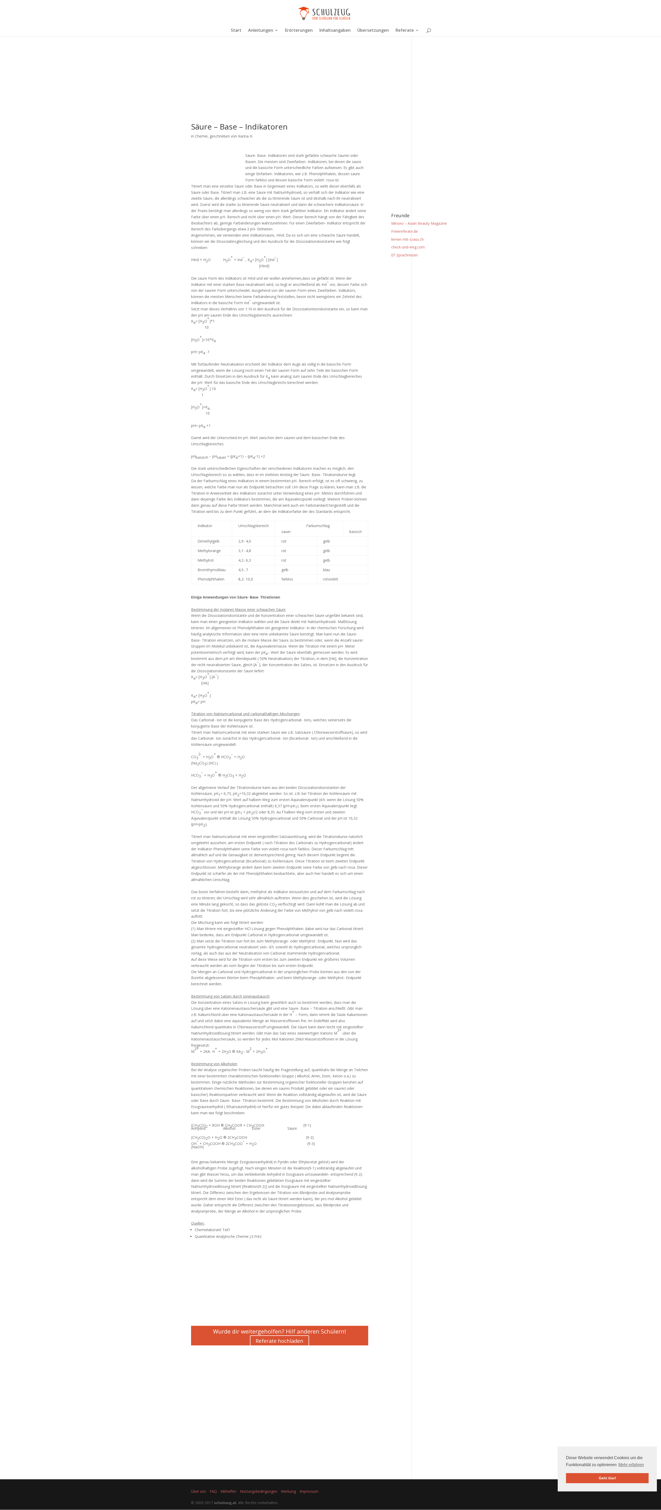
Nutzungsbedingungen (258, 1491)
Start (236, 30)
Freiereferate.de (404, 231)
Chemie (201, 136)
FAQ (213, 1491)
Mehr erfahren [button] (631, 1465)
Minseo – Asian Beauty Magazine (419, 223)
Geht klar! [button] (607, 1478)
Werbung (288, 1491)
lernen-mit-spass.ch (407, 239)
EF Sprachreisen (404, 255)
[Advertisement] (279, 87)
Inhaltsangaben (335, 30)
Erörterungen (299, 30)
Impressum (309, 1491)
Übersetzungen (373, 30)
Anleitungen (260, 30)
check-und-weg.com (408, 247)
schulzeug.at (225, 1502)
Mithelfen (228, 1491)
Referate (405, 30)
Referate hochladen (279, 1340)
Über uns (198, 1491)
